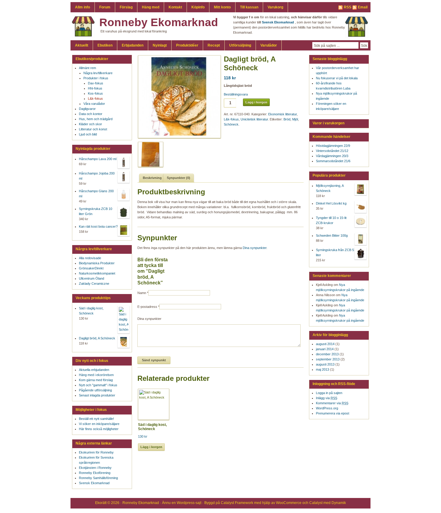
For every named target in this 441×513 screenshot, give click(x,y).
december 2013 (327, 354)
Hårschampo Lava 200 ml (97, 159)
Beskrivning (152, 178)
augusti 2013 (325, 364)
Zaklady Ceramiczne (94, 283)
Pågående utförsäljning (95, 390)
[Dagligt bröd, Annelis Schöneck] (177, 96)
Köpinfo (198, 7)
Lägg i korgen (256, 102)
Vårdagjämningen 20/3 (332, 156)
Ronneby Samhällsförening (98, 478)
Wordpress (185, 503)
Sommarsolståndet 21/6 (333, 161)
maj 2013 (322, 369)
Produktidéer (187, 45)
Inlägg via (326, 398)
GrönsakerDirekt (91, 268)
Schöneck (231, 124)
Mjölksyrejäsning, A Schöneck (330, 188)
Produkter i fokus (95, 78)
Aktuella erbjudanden (94, 370)
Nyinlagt (160, 45)
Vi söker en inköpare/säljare (99, 424)
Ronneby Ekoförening (94, 473)
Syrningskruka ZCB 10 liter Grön (95, 211)
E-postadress (147, 306)
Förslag (126, 7)
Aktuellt (81, 45)
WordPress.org (327, 408)
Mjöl (295, 119)
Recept (214, 45)
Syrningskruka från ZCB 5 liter (335, 252)
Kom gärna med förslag (96, 380)
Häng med (150, 7)
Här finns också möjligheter (98, 429)
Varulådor (268, 45)
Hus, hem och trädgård (95, 119)
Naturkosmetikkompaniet (97, 273)
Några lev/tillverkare (97, 73)
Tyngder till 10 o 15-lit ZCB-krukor (331, 220)
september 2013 (328, 359)
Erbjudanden (132, 45)
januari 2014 (325, 349)
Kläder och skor (90, 124)
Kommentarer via (332, 403)
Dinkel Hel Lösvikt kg (331, 203)
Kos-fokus (95, 93)
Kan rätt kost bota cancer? (98, 226)
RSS (347, 7)
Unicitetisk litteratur (254, 119)
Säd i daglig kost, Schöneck (91, 310)
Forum (104, 7)
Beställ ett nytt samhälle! (96, 418)
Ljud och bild (88, 134)
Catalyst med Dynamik (327, 503)
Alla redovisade (90, 258)
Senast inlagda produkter (97, 395)
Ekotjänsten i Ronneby (95, 467)
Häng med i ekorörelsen (96, 375)
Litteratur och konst (93, 129)
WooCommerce (289, 503)
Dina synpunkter (254, 248)
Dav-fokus (95, 83)
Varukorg (275, 7)
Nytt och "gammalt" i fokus (98, 385)
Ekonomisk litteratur (282, 114)
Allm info (82, 7)
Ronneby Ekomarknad (158, 22)
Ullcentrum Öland (91, 278)
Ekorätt (100, 503)
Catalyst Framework (237, 503)
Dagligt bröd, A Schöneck (97, 338)
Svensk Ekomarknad (94, 483)
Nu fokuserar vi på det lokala (337, 78)
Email (363, 7)
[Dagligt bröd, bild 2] (149, 154)
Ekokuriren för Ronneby (96, 452)
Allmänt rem (87, 68)
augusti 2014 (325, 344)
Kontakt (175, 7)
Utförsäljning (240, 45)
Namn (141, 293)
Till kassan (249, 7)
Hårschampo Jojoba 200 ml (97, 176)
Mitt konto (222, 7)
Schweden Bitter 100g (332, 235)
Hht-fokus (95, 88)
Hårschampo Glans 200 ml (96, 193)
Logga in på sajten (329, 393)
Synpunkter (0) (178, 178)
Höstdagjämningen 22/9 (333, 145)
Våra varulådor (94, 103)
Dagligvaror (87, 109)
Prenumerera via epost (332, 413)
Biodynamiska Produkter (97, 263)
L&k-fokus (231, 119)
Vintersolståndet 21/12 (332, 151)
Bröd (287, 119)
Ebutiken (105, 45)
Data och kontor (90, 114)
